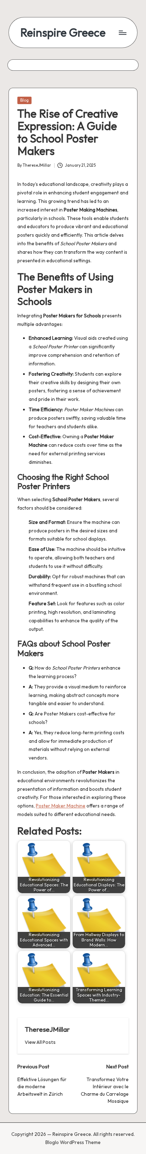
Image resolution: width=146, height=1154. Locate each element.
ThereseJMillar (47, 1029)
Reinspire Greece (63, 32)
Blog (24, 100)
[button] (40, 1042)
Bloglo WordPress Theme (73, 1142)
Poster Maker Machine (60, 806)
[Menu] (122, 32)
